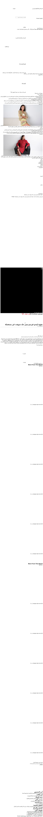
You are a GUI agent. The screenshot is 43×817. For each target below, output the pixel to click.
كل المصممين (40, 96)
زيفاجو (9, 102)
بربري (19, 96)
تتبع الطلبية (29, 798)
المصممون (41, 103)
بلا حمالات (8, 133)
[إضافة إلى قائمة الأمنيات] (29, 332)
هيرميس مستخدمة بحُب (36, 314)
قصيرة (41, 133)
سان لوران (41, 102)
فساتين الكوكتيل (33, 129)
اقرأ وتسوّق (40, 803)
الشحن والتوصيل (40, 809)
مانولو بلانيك (27, 100)
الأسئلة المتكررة (35, 798)
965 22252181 (31, 813)
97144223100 (29, 814)
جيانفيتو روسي (22, 98)
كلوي (4, 96)
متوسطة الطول (37, 133)
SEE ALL (41, 366)
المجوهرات (29, 795)
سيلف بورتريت (36, 102)
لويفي (34, 99)
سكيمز (33, 102)
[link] (19, 29)
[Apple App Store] (39, 811)
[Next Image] (34, 263)
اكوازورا (31, 96)
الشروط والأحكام (39, 806)
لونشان (32, 99)
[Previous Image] (34, 246)
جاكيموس (12, 98)
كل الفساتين (40, 129)
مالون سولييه (31, 100)
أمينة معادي (34, 96)
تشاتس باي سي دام (9, 96)
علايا (37, 96)
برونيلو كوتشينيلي (23, 96)
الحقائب (36, 795)
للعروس (37, 129)
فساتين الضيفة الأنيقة (35, 130)
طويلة (34, 133)
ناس (10, 100)
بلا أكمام (21, 133)
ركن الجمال (33, 795)
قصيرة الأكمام (25, 133)
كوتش (39, 97)
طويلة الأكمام (30, 133)
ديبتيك (42, 98)
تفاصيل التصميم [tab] (28, 336)
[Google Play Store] (31, 811)
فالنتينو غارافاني (13, 102)
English (14, 8)
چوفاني (40, 99)
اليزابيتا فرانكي (32, 98)
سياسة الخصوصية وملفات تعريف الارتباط (28, 806)
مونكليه (12, 100)
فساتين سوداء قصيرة (11, 129)
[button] (40, 28)
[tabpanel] (21, 341)
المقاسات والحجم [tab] (34, 336)
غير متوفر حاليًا (40, 335)
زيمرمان (6, 102)
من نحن (41, 801)
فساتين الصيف (17, 129)
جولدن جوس (18, 98)
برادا (39, 101)
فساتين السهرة (22, 129)
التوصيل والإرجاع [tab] (23, 336)
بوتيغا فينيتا (28, 96)
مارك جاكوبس (22, 100)
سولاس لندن (29, 102)
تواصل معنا (40, 798)
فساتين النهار (27, 129)
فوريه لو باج (27, 98)
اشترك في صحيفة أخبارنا (38, 762)
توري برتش (21, 102)
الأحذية (38, 795)
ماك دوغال (36, 100)
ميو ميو (15, 100)
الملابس (41, 795)
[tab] (34, 202)
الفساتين (41, 134)
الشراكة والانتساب (34, 801)
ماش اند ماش (40, 100)
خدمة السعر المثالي (17, 806)
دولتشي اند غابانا (38, 98)
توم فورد (17, 102)
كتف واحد (12, 133)
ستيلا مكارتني (25, 102)
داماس (37, 97)
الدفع (32, 798)
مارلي (19, 100)
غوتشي (15, 98)
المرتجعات (35, 809)
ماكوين (17, 100)
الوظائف (38, 801)
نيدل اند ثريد (7, 100)
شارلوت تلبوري (15, 96)
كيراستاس (37, 99)
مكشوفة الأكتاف (16, 133)
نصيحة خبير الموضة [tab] (40, 336)
